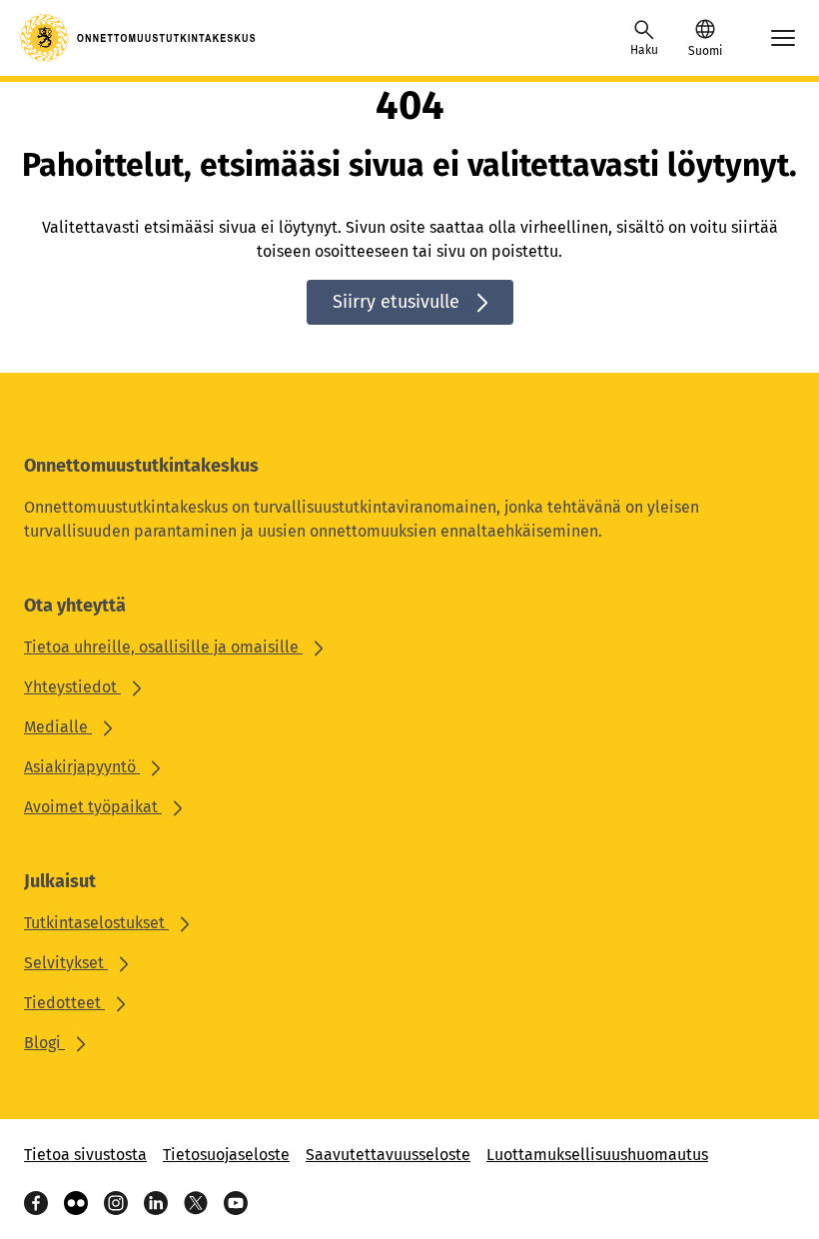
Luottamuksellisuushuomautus (597, 1154)
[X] (196, 1203)
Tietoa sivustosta (85, 1154)
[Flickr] (76, 1203)
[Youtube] (236, 1203)
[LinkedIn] (156, 1203)
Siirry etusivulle (396, 302)
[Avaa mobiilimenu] (783, 38)
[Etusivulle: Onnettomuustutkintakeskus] (139, 38)
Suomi (705, 51)
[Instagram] (116, 1203)
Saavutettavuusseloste (388, 1154)
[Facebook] (36, 1203)
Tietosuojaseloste (226, 1154)
